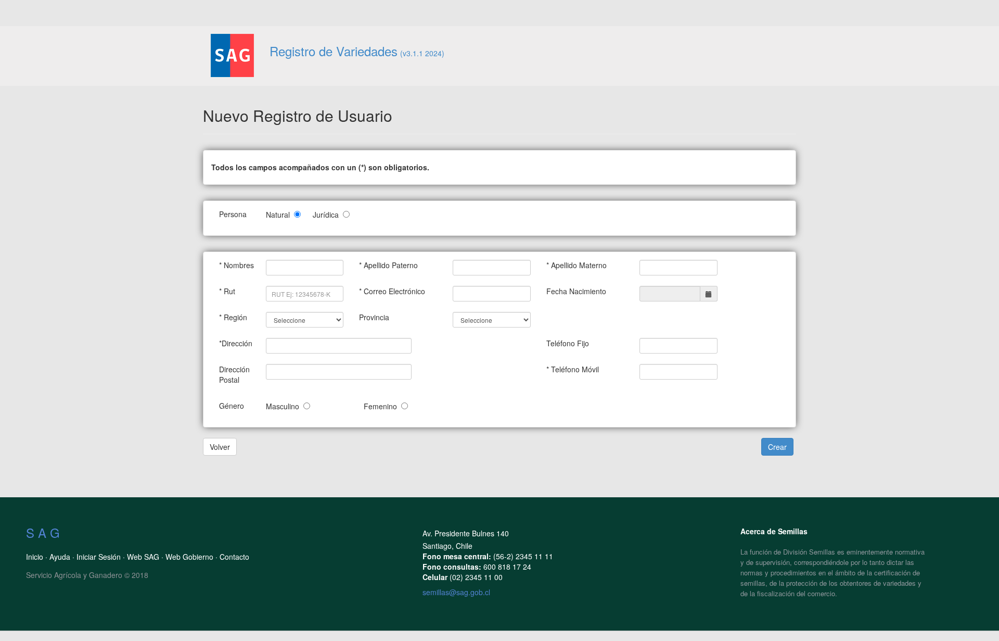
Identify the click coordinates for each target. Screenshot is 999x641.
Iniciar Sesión (98, 556)
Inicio (34, 556)
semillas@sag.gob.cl (456, 592)
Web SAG (143, 556)
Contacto (234, 556)
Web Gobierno (189, 556)
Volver (220, 447)
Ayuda (59, 556)
